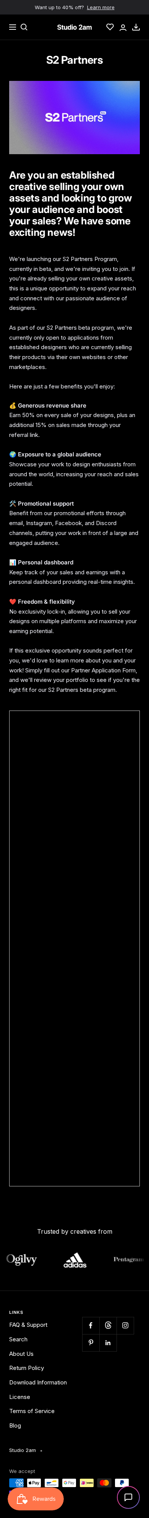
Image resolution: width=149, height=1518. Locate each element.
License (19, 1396)
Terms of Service (32, 1411)
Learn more (101, 7)
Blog (15, 1425)
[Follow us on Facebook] (90, 1325)
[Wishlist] (110, 27)
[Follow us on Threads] (108, 1325)
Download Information (38, 1382)
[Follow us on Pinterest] (90, 1342)
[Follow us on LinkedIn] (108, 1342)
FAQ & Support (28, 1324)
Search (18, 1339)
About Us (21, 1353)
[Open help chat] (128, 1497)
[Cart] (136, 27)
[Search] (24, 27)
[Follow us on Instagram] (125, 1325)
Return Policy (26, 1367)
